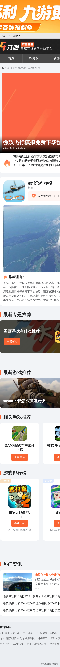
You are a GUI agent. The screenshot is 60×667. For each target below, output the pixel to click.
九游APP (17, 36)
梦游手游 (54, 643)
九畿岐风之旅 (39, 643)
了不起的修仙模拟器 (46, 633)
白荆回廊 (27, 633)
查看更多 (12, 341)
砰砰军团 (42, 638)
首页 (11, 58)
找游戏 (34, 58)
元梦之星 (15, 633)
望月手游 (4, 643)
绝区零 (3, 633)
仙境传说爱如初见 (12, 638)
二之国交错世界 (21, 643)
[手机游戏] (26, 46)
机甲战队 (30, 638)
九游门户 (6, 36)
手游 (2, 68)
